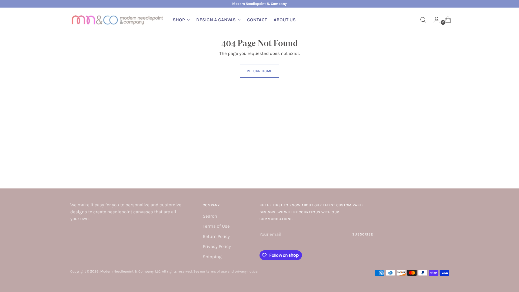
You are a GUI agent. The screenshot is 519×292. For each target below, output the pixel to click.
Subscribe (362, 234)
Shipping (212, 256)
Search (210, 216)
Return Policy (216, 236)
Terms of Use (216, 226)
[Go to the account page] (434, 19)
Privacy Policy (217, 246)
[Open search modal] (423, 19)
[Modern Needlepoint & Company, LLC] (117, 20)
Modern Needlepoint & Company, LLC (130, 271)
